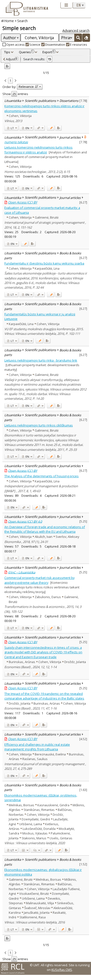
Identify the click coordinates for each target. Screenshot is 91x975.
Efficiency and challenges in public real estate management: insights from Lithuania (37, 746)
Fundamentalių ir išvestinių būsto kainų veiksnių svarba (44, 263)
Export (48, 52)
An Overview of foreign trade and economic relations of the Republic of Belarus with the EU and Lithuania (44, 529)
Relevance (26, 86)
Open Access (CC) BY (22, 202)
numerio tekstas (16, 142)
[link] (5, 81)
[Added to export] (58, 128)
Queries (26, 52)
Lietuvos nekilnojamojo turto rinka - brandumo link (40, 360)
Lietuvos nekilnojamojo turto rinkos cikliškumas (38, 425)
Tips (7, 52)
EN (27, 128)
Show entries (15, 94)
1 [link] (10, 80)
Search (22, 20)
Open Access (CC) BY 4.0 (25, 521)
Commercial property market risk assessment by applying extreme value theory (39, 580)
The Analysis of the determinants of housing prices (41, 476)
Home (9, 20)
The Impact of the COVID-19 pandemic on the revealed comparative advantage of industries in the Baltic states (44, 695)
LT (12, 128)
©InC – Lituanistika (21, 572)
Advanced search (76, 30)
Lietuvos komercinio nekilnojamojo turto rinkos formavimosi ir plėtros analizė (38, 149)
